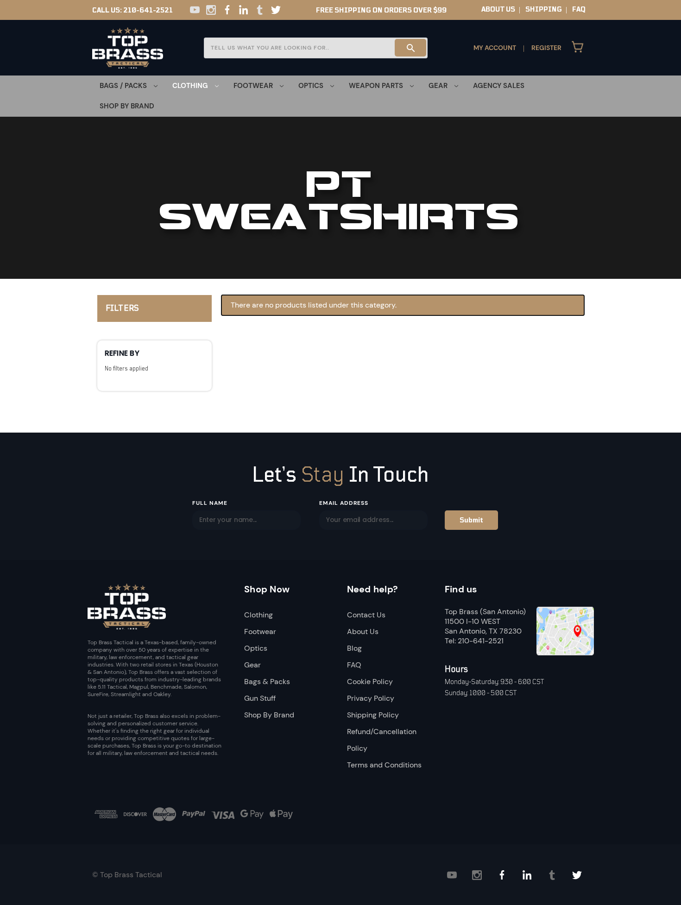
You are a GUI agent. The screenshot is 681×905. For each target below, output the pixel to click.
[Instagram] (211, 10)
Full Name (209, 503)
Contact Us (366, 615)
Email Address (343, 503)
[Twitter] (276, 10)
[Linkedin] (243, 10)
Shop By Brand (127, 106)
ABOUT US (498, 9)
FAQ (579, 9)
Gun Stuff (260, 698)
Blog (354, 648)
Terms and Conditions (384, 765)
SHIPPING (543, 9)
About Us (362, 631)
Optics (255, 648)
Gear (252, 665)
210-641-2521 (148, 10)
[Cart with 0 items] (578, 47)
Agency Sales (498, 85)
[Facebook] (227, 10)
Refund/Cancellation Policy (381, 740)
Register (546, 48)
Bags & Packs (267, 681)
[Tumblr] (260, 10)
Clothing (258, 615)
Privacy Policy (370, 698)
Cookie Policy (370, 681)
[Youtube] (195, 10)
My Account (494, 48)
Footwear (260, 631)
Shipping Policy (373, 715)
